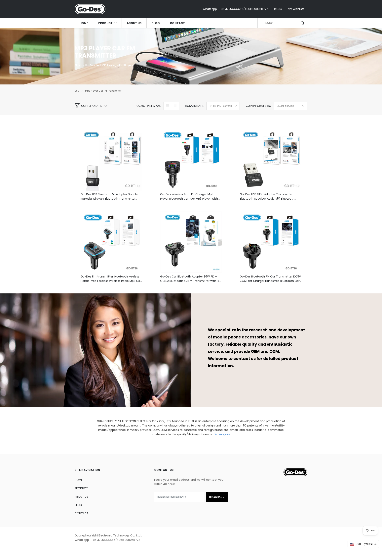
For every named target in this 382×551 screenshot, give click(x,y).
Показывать (194, 106)
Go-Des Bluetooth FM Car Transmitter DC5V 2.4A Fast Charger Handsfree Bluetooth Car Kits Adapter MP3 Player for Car (270, 279)
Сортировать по (94, 106)
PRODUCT (105, 23)
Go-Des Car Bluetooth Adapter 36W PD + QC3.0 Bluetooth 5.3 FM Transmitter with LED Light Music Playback (190, 279)
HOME (84, 23)
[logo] (90, 9)
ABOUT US (134, 23)
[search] (302, 23)
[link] (111, 160)
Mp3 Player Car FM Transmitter (103, 90)
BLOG (156, 23)
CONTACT (177, 23)
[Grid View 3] (167, 106)
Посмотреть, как (147, 106)
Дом (77, 90)
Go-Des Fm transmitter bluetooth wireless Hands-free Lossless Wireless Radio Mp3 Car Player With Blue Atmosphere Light (111, 279)
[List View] (175, 106)
